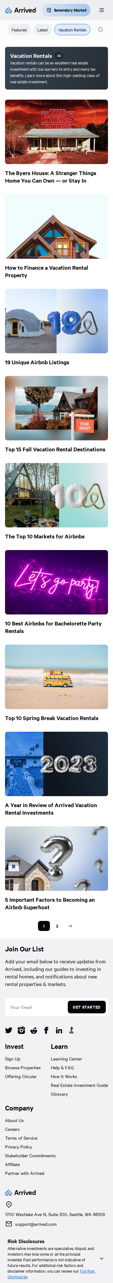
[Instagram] (21, 1031)
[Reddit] (34, 1031)
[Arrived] (20, 10)
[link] (44, 926)
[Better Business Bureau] (71, 1031)
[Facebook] (46, 1031)
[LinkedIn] (59, 1031)
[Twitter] (9, 1031)
